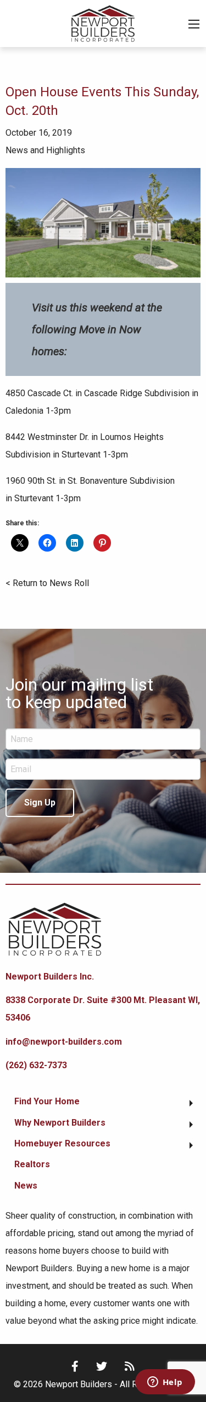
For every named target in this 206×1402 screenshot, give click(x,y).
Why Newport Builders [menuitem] (59, 1122)
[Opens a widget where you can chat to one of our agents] (165, 1383)
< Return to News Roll (47, 583)
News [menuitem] (25, 1185)
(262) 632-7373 (36, 1065)
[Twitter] (101, 1366)
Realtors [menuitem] (32, 1164)
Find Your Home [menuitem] (47, 1101)
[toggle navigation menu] (193, 24)
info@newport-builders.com (63, 1041)
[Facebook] (75, 1366)
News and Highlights (45, 150)
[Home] (103, 23)
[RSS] (129, 1366)
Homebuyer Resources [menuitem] (62, 1143)
